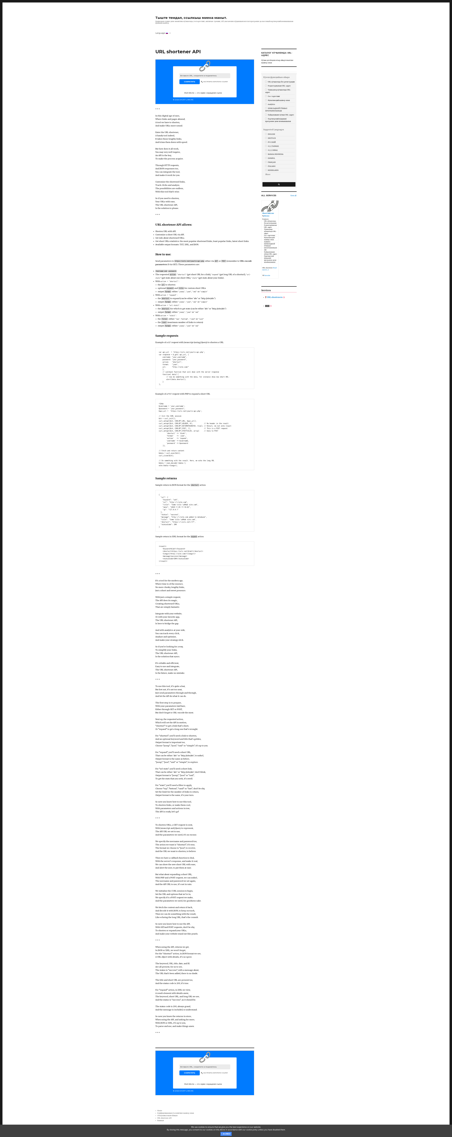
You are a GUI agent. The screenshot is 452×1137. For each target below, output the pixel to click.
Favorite (267, 275)
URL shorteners (275, 297)
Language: (160, 33)
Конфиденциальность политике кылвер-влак (175, 1113)
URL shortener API (164, 1118)
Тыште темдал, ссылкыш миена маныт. (191, 18)
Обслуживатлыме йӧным (167, 1116)
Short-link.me (268, 213)
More (267, 174)
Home (159, 1111)
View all (293, 196)
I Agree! (226, 1134)
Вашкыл (160, 1121)
